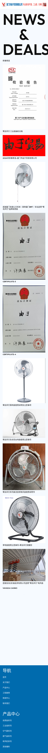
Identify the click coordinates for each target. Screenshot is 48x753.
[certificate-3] (24, 593)
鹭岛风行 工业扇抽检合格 (13, 131)
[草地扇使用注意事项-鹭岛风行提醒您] (24, 497)
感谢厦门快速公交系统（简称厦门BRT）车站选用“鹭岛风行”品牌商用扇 (23, 208)
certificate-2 (9, 729)
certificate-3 (9, 658)
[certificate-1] (24, 735)
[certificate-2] (24, 663)
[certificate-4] (24, 287)
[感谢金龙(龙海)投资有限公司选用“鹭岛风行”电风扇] (24, 550)
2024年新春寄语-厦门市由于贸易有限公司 (20, 158)
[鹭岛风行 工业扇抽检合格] (24, 66)
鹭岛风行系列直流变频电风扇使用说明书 (19, 492)
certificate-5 (9, 281)
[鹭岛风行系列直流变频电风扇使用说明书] (24, 445)
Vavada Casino (10, 588)
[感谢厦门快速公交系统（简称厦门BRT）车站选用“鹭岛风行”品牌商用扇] (24, 163)
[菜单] (45, 4)
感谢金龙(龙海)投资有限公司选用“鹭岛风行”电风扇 (23, 583)
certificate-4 (9, 354)
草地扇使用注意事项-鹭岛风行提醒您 (17, 545)
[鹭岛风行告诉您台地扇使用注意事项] (24, 410)
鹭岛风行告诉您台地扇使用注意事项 (17, 439)
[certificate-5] (24, 214)
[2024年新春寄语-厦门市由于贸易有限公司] (24, 136)
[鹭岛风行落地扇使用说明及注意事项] (24, 360)
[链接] (24, 4)
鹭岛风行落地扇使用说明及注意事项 (17, 405)
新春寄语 (6, 61)
